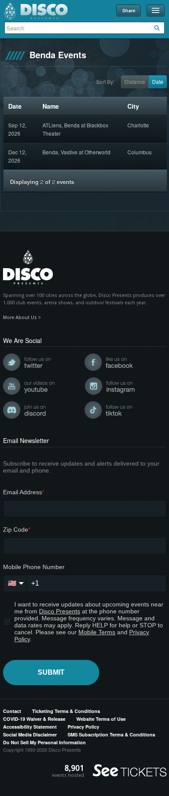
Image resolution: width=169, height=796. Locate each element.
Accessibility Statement (30, 726)
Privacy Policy (83, 726)
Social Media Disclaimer (30, 734)
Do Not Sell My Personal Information (44, 742)
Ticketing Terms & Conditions (66, 711)
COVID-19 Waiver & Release (34, 719)
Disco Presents (36, 11)
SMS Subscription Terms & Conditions (111, 734)
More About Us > (22, 317)
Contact (12, 711)
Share (128, 10)
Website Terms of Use (101, 719)
